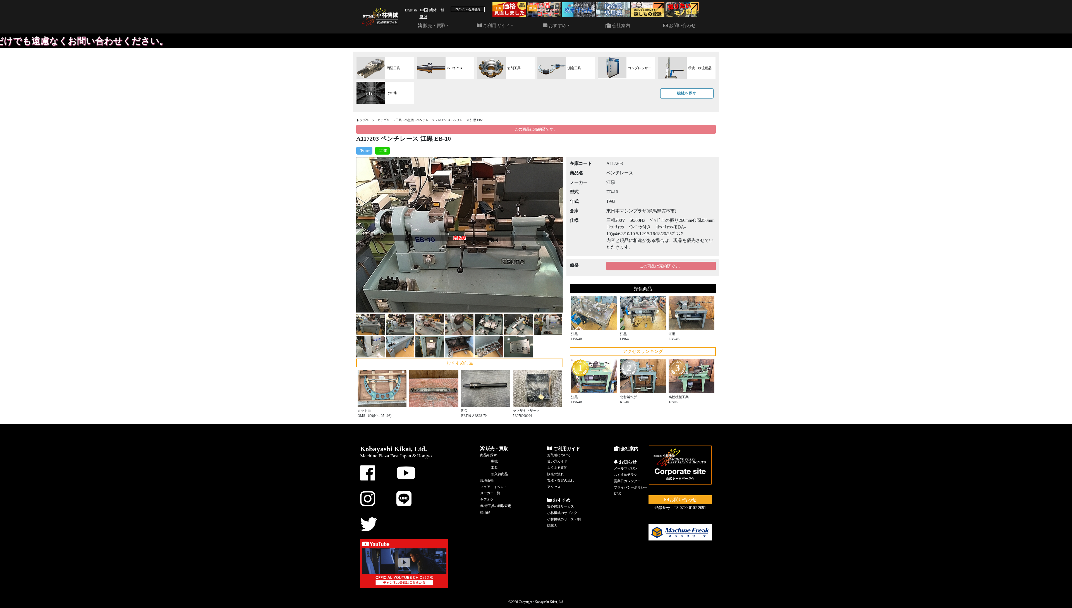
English (411, 10)
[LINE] (382, 151)
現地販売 (487, 480)
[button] (371, 235)
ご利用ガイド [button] (496, 25)
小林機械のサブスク (562, 513)
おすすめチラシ (625, 475)
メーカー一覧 (490, 493)
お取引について (559, 455)
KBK (617, 494)
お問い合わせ (682, 25)
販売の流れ (555, 474)
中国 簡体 (428, 10)
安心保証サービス (560, 506)
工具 (399, 120)
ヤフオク (487, 499)
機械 (494, 461)
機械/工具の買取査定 (495, 506)
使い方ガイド (557, 461)
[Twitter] (364, 151)
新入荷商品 (499, 474)
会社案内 (620, 25)
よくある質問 (557, 468)
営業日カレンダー (627, 481)
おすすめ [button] (556, 25)
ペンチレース (426, 120)
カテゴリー (385, 120)
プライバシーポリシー (630, 487)
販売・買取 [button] (434, 25)
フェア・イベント (493, 487)
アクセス (554, 487)
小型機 (409, 120)
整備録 (485, 512)
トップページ (365, 120)
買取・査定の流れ (560, 480)
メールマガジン (625, 468)
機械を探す (687, 93)
